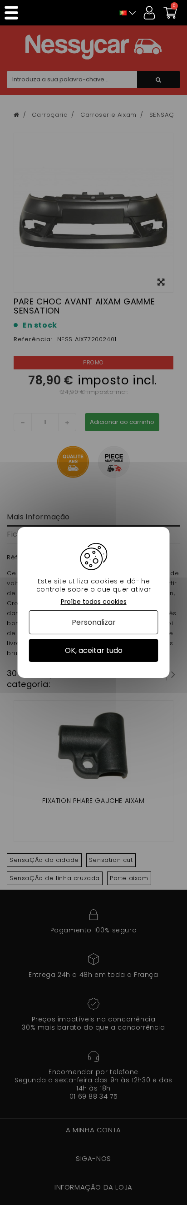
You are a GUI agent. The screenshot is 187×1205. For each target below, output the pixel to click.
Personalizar (94, 622)
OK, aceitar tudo (94, 650)
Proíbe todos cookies (94, 602)
